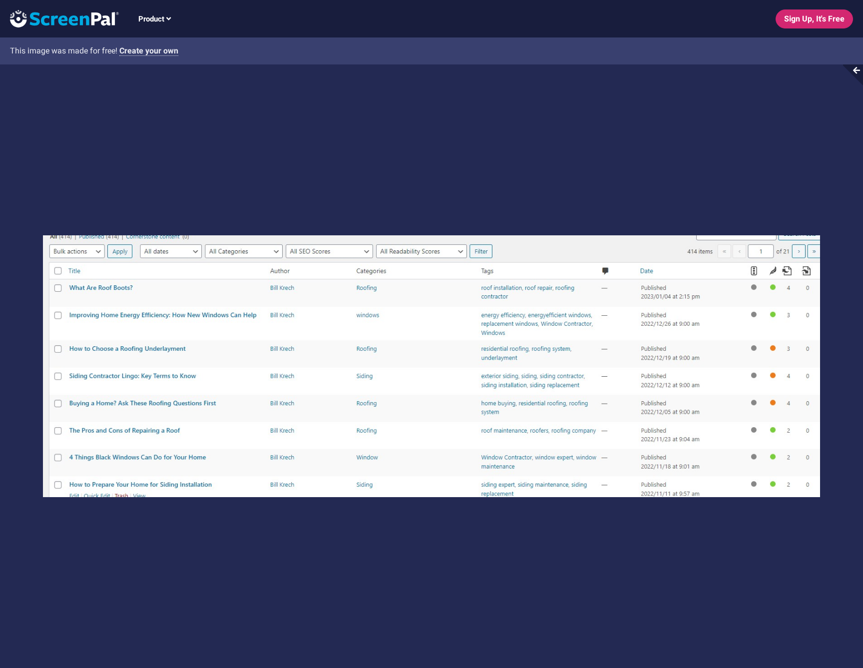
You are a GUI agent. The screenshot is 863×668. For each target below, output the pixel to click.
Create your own (148, 50)
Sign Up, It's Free (814, 18)
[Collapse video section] (850, 74)
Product (152, 18)
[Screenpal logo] (59, 18)
